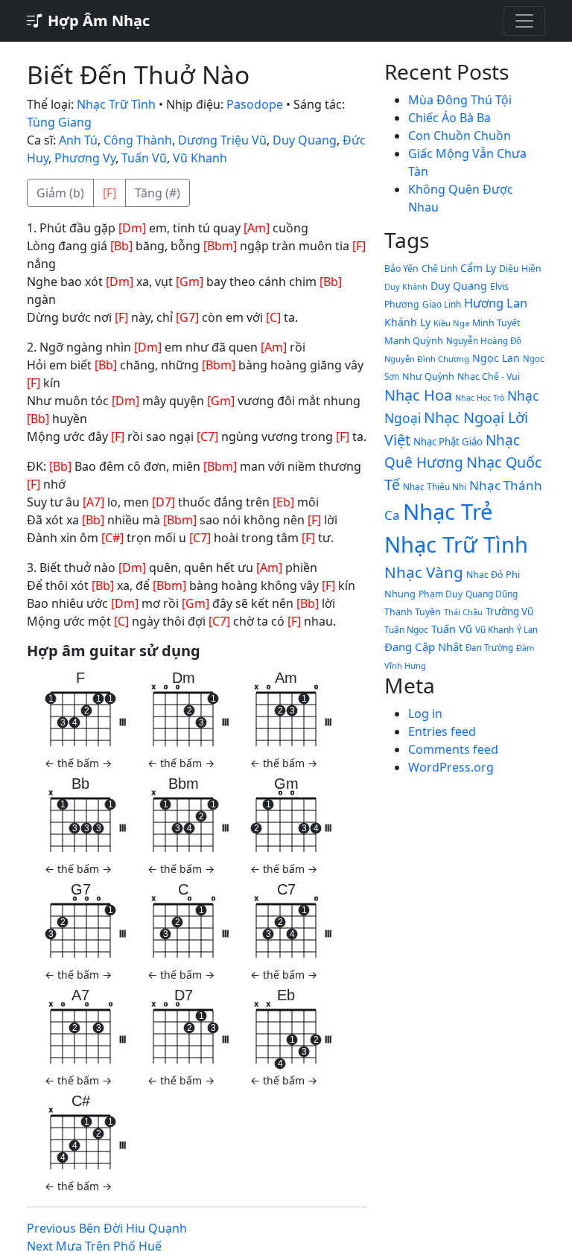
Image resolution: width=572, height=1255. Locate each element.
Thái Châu (463, 611)
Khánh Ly (407, 322)
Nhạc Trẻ (448, 512)
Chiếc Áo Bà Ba (449, 117)
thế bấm (78, 763)
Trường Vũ (509, 611)
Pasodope (254, 104)
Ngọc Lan (496, 358)
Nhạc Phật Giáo (448, 441)
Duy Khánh (406, 286)
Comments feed (453, 749)
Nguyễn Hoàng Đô (483, 340)
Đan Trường (489, 647)
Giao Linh (441, 304)
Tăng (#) (157, 193)
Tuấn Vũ (144, 158)
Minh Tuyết (496, 323)
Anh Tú (78, 140)
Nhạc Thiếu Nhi (434, 486)
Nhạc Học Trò (479, 398)
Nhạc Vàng (423, 572)
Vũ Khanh (200, 158)
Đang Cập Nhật (423, 646)
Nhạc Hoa (418, 395)
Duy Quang (305, 140)
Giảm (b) (60, 193)
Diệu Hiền (520, 268)
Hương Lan (495, 302)
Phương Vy (84, 158)
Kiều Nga (451, 322)
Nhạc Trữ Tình (116, 104)
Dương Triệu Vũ (222, 140)
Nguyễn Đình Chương (426, 358)
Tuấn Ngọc (406, 629)
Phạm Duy (441, 594)
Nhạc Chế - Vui (488, 376)
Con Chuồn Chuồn (459, 135)
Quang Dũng (491, 594)
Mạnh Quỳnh (413, 340)
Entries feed (442, 731)
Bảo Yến (401, 268)
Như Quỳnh (428, 376)
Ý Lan (527, 629)
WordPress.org (451, 767)
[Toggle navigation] (524, 21)
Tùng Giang (59, 122)
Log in (425, 713)
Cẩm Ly (478, 268)
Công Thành (138, 140)
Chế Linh (439, 268)
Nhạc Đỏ (484, 574)
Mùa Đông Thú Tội (460, 100)
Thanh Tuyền (412, 612)
